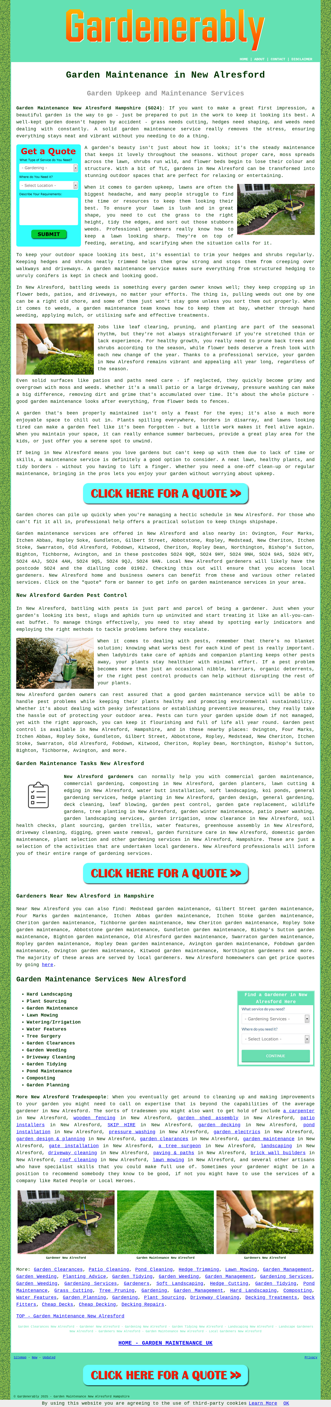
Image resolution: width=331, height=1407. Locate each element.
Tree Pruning (116, 1290)
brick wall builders (278, 1153)
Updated (49, 1357)
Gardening (154, 1290)
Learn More (263, 1403)
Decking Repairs (143, 1304)
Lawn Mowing (241, 1269)
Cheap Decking (97, 1304)
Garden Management (287, 1269)
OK (286, 1403)
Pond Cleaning (154, 1269)
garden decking (219, 1125)
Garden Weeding (36, 1276)
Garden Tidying (132, 1276)
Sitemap (20, 1357)
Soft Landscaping (179, 1283)
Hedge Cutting (229, 1283)
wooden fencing (94, 1118)
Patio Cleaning (109, 1269)
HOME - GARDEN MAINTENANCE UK (165, 1343)
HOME (244, 59)
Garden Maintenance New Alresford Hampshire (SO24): (90, 108)
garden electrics (237, 1132)
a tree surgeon (180, 1146)
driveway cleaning (72, 1153)
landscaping (276, 1146)
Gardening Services (286, 1276)
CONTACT (278, 59)
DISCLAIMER (301, 59)
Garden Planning (84, 1297)
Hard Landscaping (253, 1290)
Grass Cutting (73, 1290)
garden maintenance (269, 1139)
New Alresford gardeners (98, 776)
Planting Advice (84, 1276)
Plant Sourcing (164, 1297)
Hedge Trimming (199, 1269)
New (34, 1357)
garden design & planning (50, 1139)
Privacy (311, 1357)
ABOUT (259, 59)
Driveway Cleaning (214, 1297)
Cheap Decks (57, 1304)
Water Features (36, 1297)
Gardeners (136, 1283)
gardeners (271, 950)
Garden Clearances (58, 1269)
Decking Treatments (271, 1297)
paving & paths (173, 1153)
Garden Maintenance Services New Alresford (101, 979)
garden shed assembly (207, 1118)
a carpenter (299, 1111)
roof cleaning (78, 1159)
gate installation (74, 1146)
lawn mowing (168, 1159)
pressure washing (132, 1132)
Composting (297, 1290)
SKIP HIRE (122, 1125)
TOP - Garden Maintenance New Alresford (70, 1316)
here (47, 964)
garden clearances (164, 1139)
